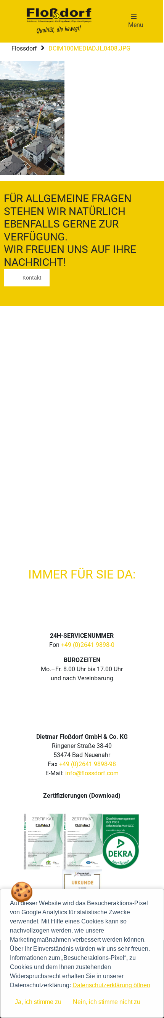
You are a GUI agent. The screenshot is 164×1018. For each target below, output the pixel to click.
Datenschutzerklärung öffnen (111, 985)
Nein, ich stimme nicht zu (106, 1002)
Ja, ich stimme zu (38, 1002)
